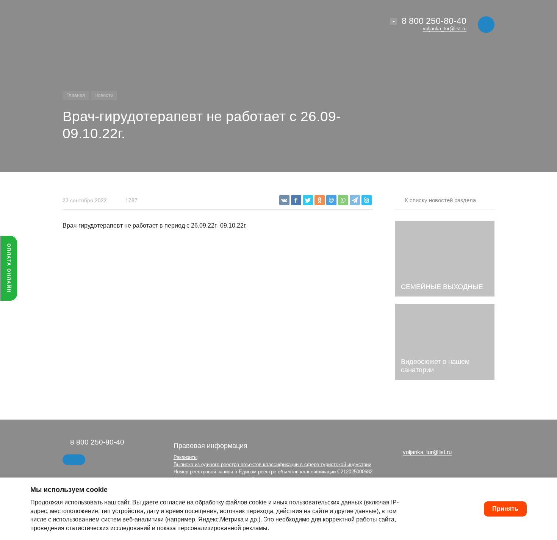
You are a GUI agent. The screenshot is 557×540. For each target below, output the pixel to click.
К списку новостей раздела (440, 200)
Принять (505, 509)
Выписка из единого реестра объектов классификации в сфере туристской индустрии (272, 464)
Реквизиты (185, 457)
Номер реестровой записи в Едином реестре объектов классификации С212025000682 (273, 471)
